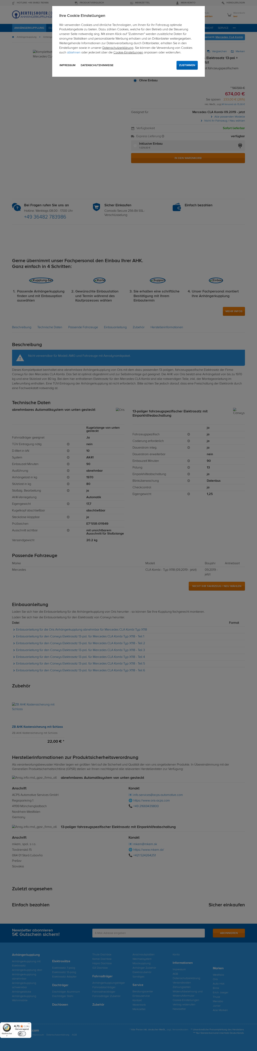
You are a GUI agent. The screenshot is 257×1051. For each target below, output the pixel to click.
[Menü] (29, 1024)
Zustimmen (187, 65)
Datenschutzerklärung (117, 48)
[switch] (22, 1033)
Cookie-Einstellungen (128, 52)
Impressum (67, 65)
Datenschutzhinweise (97, 65)
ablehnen (74, 52)
